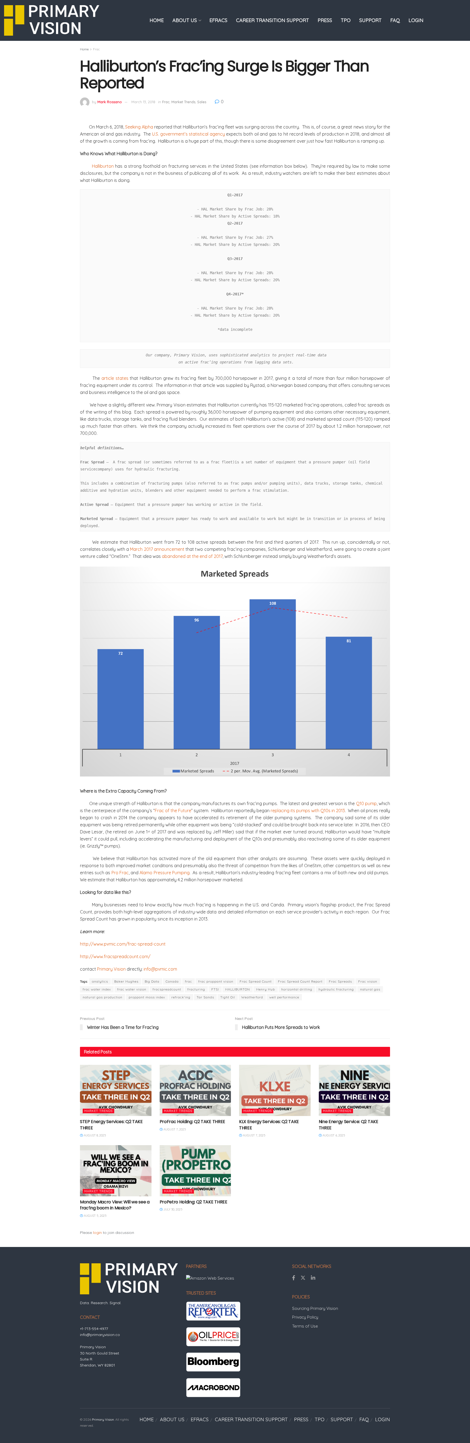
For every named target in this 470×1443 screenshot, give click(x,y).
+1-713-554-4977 (94, 1328)
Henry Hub (265, 989)
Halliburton (97, 166)
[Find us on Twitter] (303, 1278)
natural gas (370, 989)
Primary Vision (111, 969)
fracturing (196, 989)
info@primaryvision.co (100, 1334)
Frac (96, 49)
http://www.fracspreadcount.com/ (115, 956)
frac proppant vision (215, 981)
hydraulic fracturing (336, 989)
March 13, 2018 (143, 102)
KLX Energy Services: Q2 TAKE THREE (269, 1124)
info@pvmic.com (160, 969)
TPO (346, 20)
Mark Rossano (109, 102)
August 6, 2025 (333, 1135)
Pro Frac (120, 872)
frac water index (97, 989)
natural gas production (102, 997)
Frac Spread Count (256, 981)
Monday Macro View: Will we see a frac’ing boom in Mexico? (115, 1205)
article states (114, 378)
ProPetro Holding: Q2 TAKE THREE (193, 1202)
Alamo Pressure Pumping (164, 872)
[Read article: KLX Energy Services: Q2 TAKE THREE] (275, 1090)
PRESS (325, 20)
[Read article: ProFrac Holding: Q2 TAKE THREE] (195, 1090)
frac (188, 981)
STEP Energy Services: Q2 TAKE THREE (111, 1124)
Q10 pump (366, 803)
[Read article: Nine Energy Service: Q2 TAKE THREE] (354, 1090)
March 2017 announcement (157, 549)
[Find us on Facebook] (293, 1278)
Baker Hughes (126, 981)
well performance (284, 997)
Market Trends (183, 102)
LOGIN (416, 20)
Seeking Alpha (139, 127)
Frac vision (367, 981)
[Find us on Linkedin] (313, 1278)
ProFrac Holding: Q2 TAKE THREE (192, 1121)
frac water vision (131, 989)
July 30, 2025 (173, 1209)
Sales (201, 102)
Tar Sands (205, 997)
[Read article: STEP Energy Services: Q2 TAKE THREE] (115, 1090)
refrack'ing (180, 997)
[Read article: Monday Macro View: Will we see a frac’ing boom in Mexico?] (115, 1170)
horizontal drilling (296, 989)
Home (84, 49)
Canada (172, 981)
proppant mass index (147, 997)
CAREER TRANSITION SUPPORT (272, 20)
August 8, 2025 (94, 1135)
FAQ (395, 20)
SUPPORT (370, 20)
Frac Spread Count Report (300, 981)
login (97, 1232)
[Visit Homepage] (51, 20)
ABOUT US (184, 20)
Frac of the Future (173, 810)
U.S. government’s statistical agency (188, 134)
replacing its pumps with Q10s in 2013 (308, 810)
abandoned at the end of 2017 (192, 556)
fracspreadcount (167, 989)
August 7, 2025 (174, 1129)
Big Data (152, 981)
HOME (157, 20)
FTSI (215, 989)
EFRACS (218, 20)
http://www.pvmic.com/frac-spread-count (123, 944)
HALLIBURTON (237, 989)
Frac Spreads (340, 981)
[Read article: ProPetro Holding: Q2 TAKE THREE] (195, 1170)
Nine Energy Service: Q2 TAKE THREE (348, 1124)
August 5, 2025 (95, 1216)
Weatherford (252, 997)
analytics (100, 981)
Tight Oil (227, 997)
